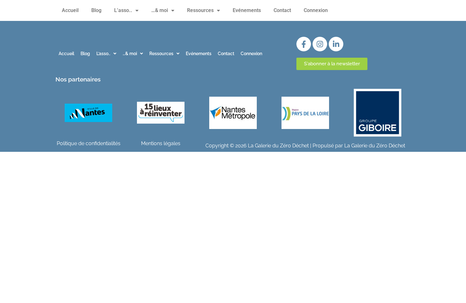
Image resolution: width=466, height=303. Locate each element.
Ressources (200, 10)
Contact (282, 10)
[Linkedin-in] (336, 44)
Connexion (316, 10)
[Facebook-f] (303, 44)
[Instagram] (320, 44)
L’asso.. (123, 10)
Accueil (70, 10)
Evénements (247, 10)
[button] (106, 53)
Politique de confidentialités (88, 143)
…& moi (159, 10)
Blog (96, 10)
